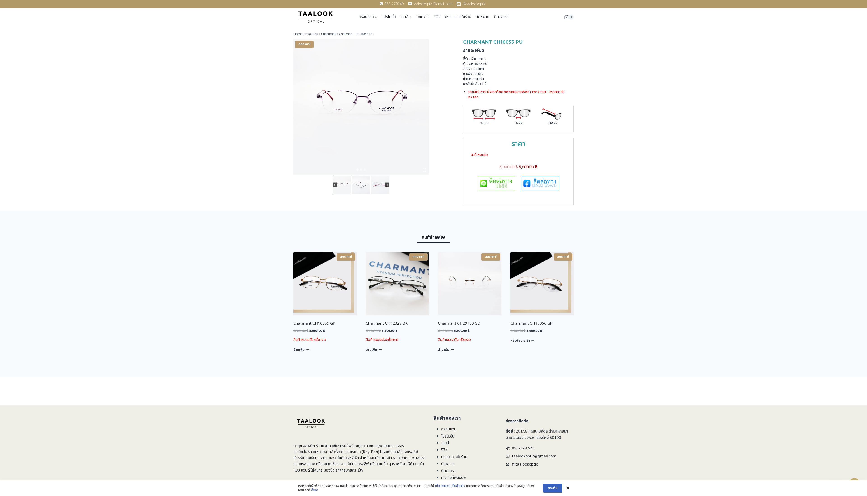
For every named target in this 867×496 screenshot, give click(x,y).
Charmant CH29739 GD (459, 323)
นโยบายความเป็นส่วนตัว (450, 486)
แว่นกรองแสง (304, 464)
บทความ (423, 17)
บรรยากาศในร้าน (458, 17)
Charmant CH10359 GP (314, 323)
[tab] (357, 169)
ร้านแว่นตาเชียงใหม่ (331, 446)
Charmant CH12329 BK (387, 323)
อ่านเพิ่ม (299, 349)
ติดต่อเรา (501, 17)
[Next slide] (387, 184)
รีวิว (437, 17)
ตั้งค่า (314, 490)
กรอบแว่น (449, 429)
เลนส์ (445, 443)
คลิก (475, 97)
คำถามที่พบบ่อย (453, 478)
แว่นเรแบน (352, 452)
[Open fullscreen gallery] (424, 170)
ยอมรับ (553, 488)
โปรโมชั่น (389, 17)
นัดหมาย (482, 17)
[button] (342, 185)
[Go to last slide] (335, 184)
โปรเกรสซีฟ (409, 452)
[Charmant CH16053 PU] (361, 107)
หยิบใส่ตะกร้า (520, 340)
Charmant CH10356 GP (531, 323)
